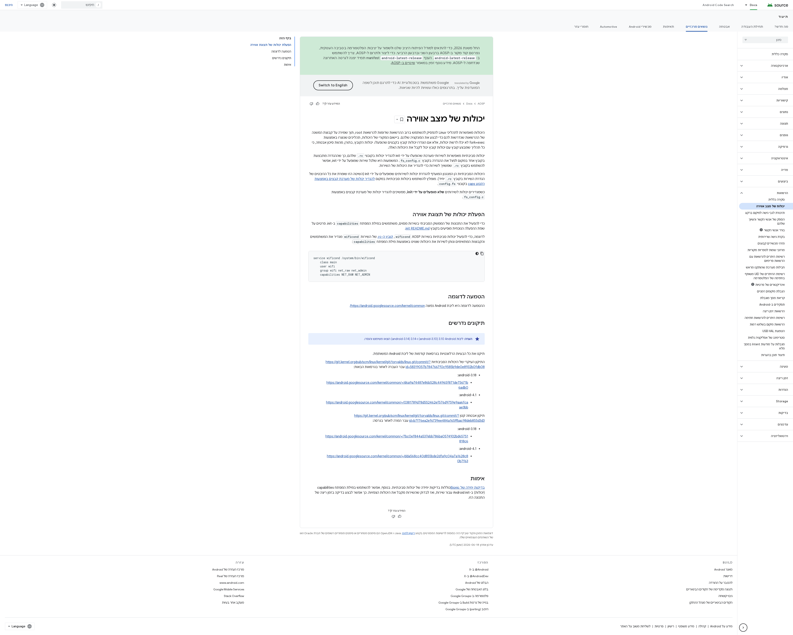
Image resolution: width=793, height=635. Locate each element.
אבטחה (724, 27)
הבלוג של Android (476, 583)
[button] (768, 65)
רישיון (671, 626)
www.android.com (232, 583)
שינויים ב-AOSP (403, 63)
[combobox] (81, 5)
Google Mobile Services (228, 589)
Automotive (608, 27)
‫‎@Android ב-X (478, 569)
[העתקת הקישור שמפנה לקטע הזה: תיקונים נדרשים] (444, 323)
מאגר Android (723, 569)
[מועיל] (318, 104)
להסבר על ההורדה (720, 583)
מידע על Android (721, 626)
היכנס (9, 5)
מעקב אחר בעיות (233, 602)
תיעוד (783, 17)
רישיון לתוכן (408, 533)
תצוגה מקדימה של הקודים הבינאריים (709, 589)
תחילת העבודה (752, 27)
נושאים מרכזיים (697, 27)
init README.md (418, 228)
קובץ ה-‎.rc (385, 237)
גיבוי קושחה (725, 596)
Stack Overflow (234, 596)
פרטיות (659, 626)
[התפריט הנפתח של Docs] (744, 5)
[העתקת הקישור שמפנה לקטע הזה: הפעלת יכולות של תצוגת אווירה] (408, 214)
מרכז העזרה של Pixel (230, 576)
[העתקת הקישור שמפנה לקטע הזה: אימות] (466, 479)
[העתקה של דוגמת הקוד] (482, 253)
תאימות (668, 27)
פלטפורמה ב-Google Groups (469, 596)
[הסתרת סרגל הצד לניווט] (743, 627)
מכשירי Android (640, 27)
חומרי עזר (581, 27)
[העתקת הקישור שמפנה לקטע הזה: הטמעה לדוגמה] (444, 297)
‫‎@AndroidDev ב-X (476, 576)
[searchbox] (765, 40)
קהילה (702, 626)
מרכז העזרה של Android (228, 569)
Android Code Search (718, 5)
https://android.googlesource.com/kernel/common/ (387, 306)
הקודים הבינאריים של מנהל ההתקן (711, 602)
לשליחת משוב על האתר (635, 626)
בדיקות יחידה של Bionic (467, 488)
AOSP (481, 103)
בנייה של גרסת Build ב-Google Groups (463, 602)
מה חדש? (781, 27)
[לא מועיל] (311, 104)
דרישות (727, 576)
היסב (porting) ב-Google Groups (466, 609)
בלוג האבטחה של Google (472, 589)
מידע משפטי (686, 626)
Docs (753, 5)
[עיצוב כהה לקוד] (477, 253)
